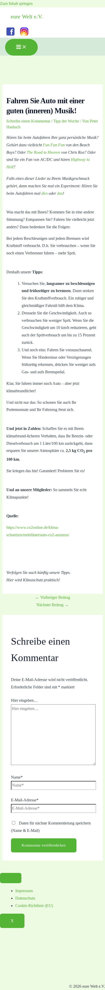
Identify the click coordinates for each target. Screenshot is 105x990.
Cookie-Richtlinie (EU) (34, 905)
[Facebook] (10, 35)
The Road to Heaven (43, 152)
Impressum (24, 891)
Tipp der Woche (66, 121)
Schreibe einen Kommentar (28, 121)
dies (44, 193)
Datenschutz (25, 898)
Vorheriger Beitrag (52, 597)
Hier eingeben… (24, 700)
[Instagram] (24, 35)
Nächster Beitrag (52, 605)
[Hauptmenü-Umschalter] (21, 47)
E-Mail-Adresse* (24, 800)
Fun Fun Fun (54, 145)
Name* (17, 777)
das (60, 193)
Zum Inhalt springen (16, 3)
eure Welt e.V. (27, 16)
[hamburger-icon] (10, 878)
